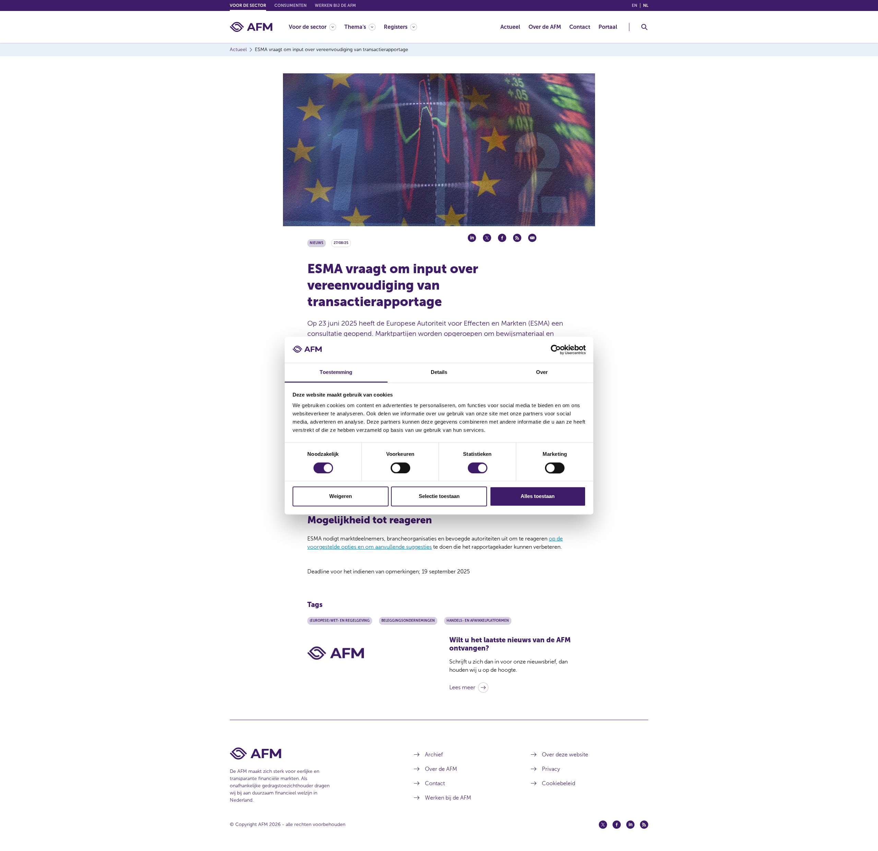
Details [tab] (439, 372)
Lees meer (462, 687)
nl (645, 5)
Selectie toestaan (439, 496)
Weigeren (340, 496)
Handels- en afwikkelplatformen (478, 621)
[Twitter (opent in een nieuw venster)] (603, 824)
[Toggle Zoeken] (644, 27)
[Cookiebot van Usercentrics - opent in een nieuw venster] (556, 349)
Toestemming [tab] (336, 372)
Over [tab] (542, 372)
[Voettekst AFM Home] (311, 753)
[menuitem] (316, 27)
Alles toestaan (538, 496)
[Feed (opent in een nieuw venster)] (644, 824)
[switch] (400, 467)
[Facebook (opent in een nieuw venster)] (617, 824)
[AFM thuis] (251, 27)
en (634, 5)
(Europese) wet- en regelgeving (340, 621)
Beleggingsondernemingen (408, 621)
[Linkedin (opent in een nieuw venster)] (630, 824)
